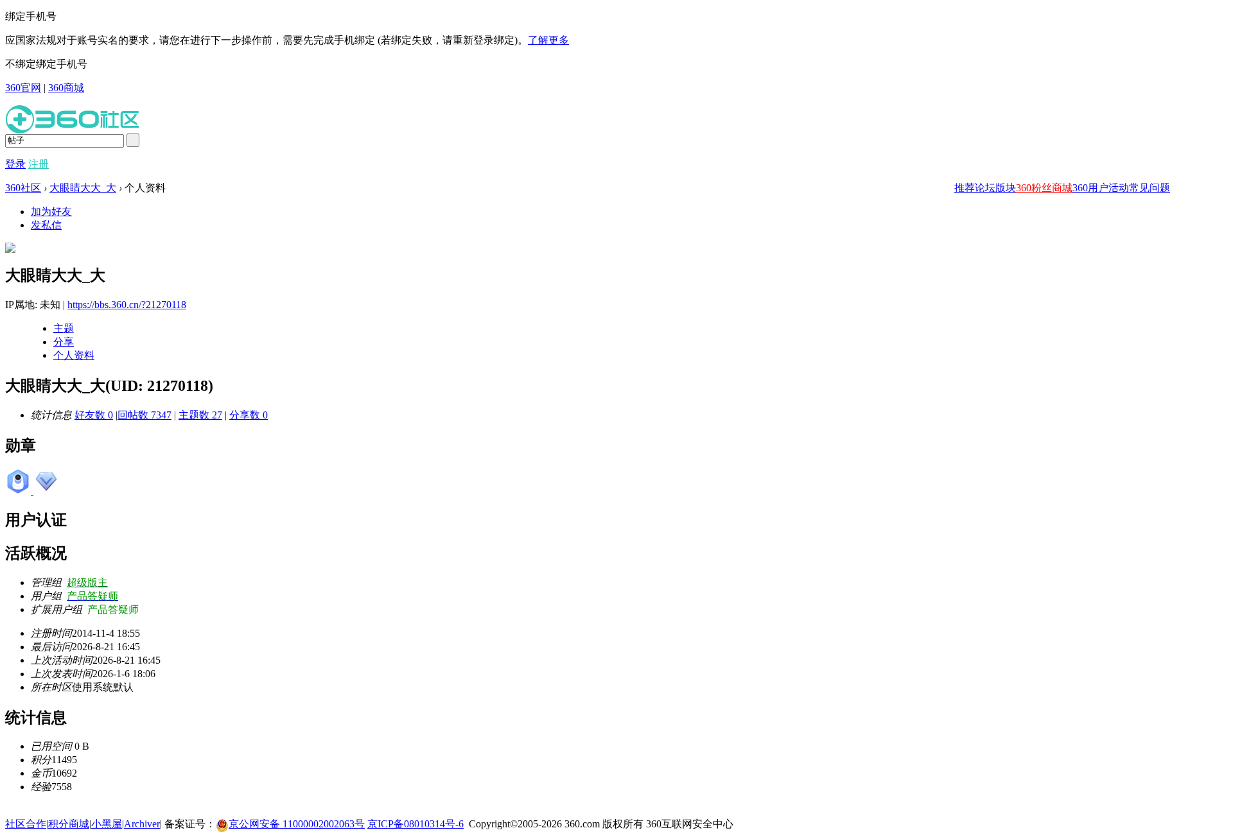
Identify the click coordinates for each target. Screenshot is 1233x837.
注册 (38, 164)
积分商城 (68, 823)
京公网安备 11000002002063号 (297, 823)
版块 (1005, 187)
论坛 (985, 187)
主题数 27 (200, 415)
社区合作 (25, 823)
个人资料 (73, 355)
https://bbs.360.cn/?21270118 (126, 304)
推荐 (964, 187)
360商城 (66, 87)
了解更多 (548, 40)
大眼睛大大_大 (82, 187)
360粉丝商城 (1044, 187)
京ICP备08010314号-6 (415, 823)
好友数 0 (93, 415)
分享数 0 (248, 415)
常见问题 (1149, 187)
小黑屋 (106, 823)
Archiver (142, 823)
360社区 (23, 187)
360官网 (23, 87)
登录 (15, 164)
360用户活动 (1100, 187)
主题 (63, 328)
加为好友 (51, 211)
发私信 (46, 225)
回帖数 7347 (144, 415)
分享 (63, 341)
